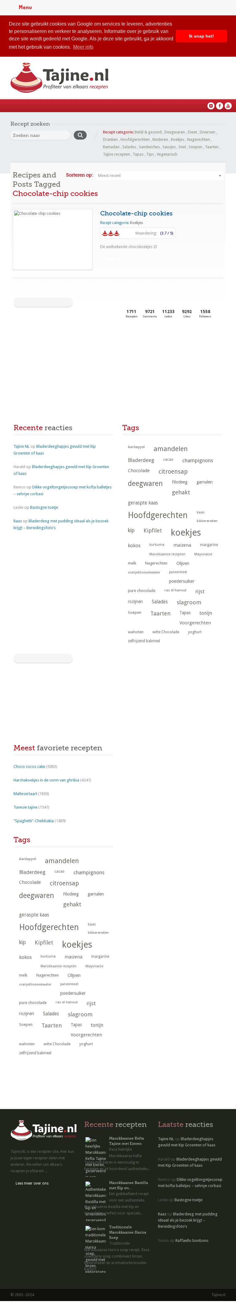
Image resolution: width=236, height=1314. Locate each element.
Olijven (182, 563)
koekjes (186, 532)
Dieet (192, 132)
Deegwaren (174, 132)
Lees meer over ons (32, 1183)
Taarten (211, 147)
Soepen (195, 147)
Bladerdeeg (141, 460)
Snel (182, 147)
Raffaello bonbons (191, 1240)
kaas (201, 512)
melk (132, 563)
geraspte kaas (143, 503)
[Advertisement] (60, 371)
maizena (182, 545)
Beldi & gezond (148, 132)
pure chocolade (141, 590)
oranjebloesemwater (144, 572)
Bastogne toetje (44, 507)
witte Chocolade (165, 632)
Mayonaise (203, 554)
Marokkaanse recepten (167, 554)
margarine (209, 545)
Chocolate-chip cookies (136, 213)
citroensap (173, 471)
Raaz (18, 521)
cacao (168, 459)
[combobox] (159, 175)
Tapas (138, 154)
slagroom (189, 602)
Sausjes (169, 147)
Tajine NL (22, 446)
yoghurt (195, 632)
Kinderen (160, 139)
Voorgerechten (195, 623)
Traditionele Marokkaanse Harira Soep (127, 1232)
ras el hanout (175, 590)
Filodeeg (179, 481)
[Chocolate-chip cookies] (52, 239)
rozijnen (135, 601)
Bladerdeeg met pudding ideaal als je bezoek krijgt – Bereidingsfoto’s (188, 1220)
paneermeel (178, 572)
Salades (129, 147)
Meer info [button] (83, 47)
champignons (197, 460)
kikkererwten (207, 521)
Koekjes (177, 139)
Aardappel (136, 447)
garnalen (204, 481)
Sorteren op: (79, 175)
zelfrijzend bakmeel (144, 641)
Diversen (207, 132)
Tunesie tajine (25, 807)
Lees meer (113, 259)
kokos (134, 546)
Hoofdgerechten (135, 139)
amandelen (171, 449)
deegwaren (145, 483)
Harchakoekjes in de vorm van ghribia (46, 780)
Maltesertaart (25, 793)
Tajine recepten (116, 154)
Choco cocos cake (29, 766)
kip (131, 530)
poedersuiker (182, 581)
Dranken (110, 139)
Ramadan (111, 147)
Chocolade (139, 470)
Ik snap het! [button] (201, 36)
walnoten (136, 632)
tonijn (205, 613)
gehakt (181, 492)
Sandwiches (149, 147)
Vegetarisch (167, 154)
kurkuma (156, 544)
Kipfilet (153, 530)
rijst (200, 591)
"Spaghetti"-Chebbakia (34, 820)
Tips (150, 154)
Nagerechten (198, 139)
